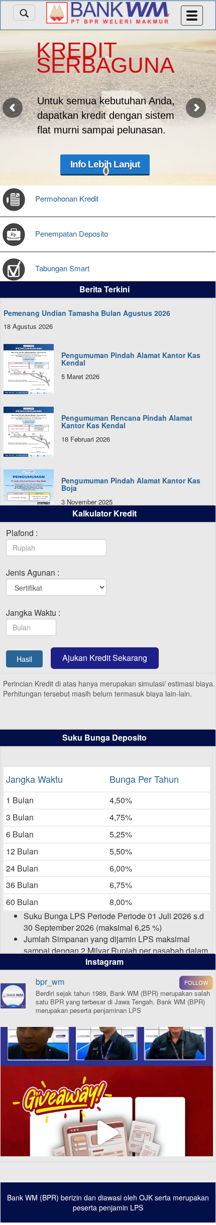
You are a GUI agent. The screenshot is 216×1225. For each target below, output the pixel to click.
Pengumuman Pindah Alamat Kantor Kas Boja (130, 484)
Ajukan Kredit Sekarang (104, 657)
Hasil (24, 659)
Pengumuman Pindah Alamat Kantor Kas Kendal (130, 359)
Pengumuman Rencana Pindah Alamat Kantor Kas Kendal (126, 421)
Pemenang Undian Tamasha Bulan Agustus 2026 (87, 313)
